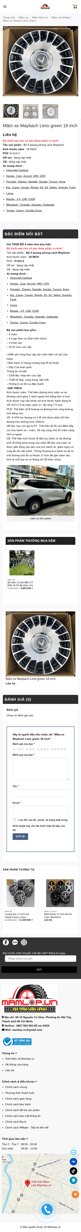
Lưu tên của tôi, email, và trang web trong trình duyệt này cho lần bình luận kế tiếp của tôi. (40, 825)
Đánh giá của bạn (24, 744)
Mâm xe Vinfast (61, 17)
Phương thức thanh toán (19, 1092)
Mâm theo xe (40, 17)
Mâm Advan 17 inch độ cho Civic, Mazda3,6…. (58, 915)
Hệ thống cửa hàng (16, 1064)
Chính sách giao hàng (18, 1098)
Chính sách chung (16, 1086)
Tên (16, 786)
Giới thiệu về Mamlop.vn (19, 1058)
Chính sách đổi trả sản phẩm (22, 1110)
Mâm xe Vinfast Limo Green (19, 20)
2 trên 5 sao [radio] (20, 749)
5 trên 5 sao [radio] (58, 749)
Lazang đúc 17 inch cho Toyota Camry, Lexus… (17, 915)
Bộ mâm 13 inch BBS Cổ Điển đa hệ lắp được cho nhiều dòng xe (20, 584)
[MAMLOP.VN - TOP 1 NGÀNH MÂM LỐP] (45, 6)
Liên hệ (9, 1070)
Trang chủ (9, 17)
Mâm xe (23, 17)
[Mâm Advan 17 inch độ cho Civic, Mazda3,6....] (60, 893)
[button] (5, 6)
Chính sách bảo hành (18, 1104)
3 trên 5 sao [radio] (30, 749)
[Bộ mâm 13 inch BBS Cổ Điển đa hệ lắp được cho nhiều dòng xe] (22, 562)
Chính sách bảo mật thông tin (22, 1115)
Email (17, 803)
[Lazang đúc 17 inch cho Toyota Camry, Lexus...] (20, 893)
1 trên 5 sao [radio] (14, 749)
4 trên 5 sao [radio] (42, 749)
